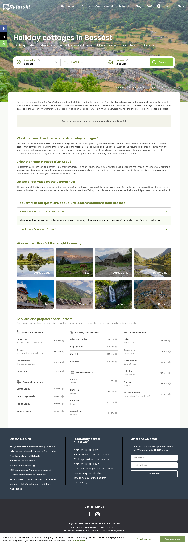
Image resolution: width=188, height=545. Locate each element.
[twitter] (3, 36)
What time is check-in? (86, 449)
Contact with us (94, 507)
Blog (139, 6)
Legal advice (75, 523)
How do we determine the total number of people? (94, 454)
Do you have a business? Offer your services (33, 479)
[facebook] (3, 28)
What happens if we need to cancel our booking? (94, 459)
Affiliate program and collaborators (28, 474)
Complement (104, 6)
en (179, 6)
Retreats (125, 6)
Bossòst (176, 87)
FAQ (149, 6)
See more (79, 482)
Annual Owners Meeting (22, 465)
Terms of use (90, 523)
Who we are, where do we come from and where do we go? (33, 451)
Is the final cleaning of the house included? (94, 468)
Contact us (16, 488)
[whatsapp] (3, 43)
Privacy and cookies (109, 523)
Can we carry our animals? (87, 473)
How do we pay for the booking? (90, 477)
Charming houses (136, 87)
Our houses (68, 6)
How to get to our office (22, 460)
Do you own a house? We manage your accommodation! (33, 446)
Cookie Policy (78, 540)
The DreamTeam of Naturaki (25, 456)
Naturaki (120, 87)
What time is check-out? (86, 463)
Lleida (152, 87)
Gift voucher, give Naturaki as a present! (30, 470)
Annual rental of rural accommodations (30, 484)
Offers (86, 6)
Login (166, 6)
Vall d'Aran (163, 87)
